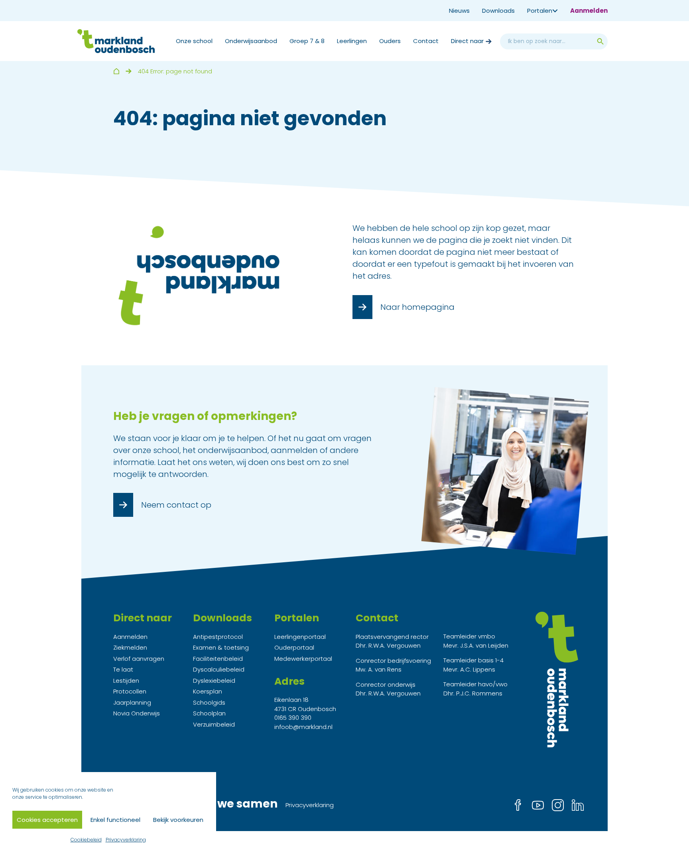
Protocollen (129, 691)
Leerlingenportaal (300, 636)
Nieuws (459, 10)
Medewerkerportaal (303, 658)
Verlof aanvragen (138, 658)
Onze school (194, 41)
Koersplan (207, 691)
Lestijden (126, 680)
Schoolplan (209, 713)
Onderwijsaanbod (251, 41)
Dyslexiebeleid (214, 680)
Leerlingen (352, 41)
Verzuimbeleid (214, 724)
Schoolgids (209, 702)
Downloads (498, 10)
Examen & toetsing (221, 647)
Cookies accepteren (47, 820)
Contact (426, 41)
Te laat (123, 669)
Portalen (539, 10)
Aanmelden (589, 10)
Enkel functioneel (115, 820)
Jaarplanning (132, 702)
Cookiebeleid (86, 839)
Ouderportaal (294, 647)
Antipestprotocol (218, 636)
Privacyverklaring (126, 839)
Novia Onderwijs (136, 713)
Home (116, 71)
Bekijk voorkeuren (178, 820)
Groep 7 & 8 (307, 41)
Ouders (390, 41)
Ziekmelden (130, 647)
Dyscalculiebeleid (218, 669)
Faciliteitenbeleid (218, 658)
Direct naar (467, 41)
